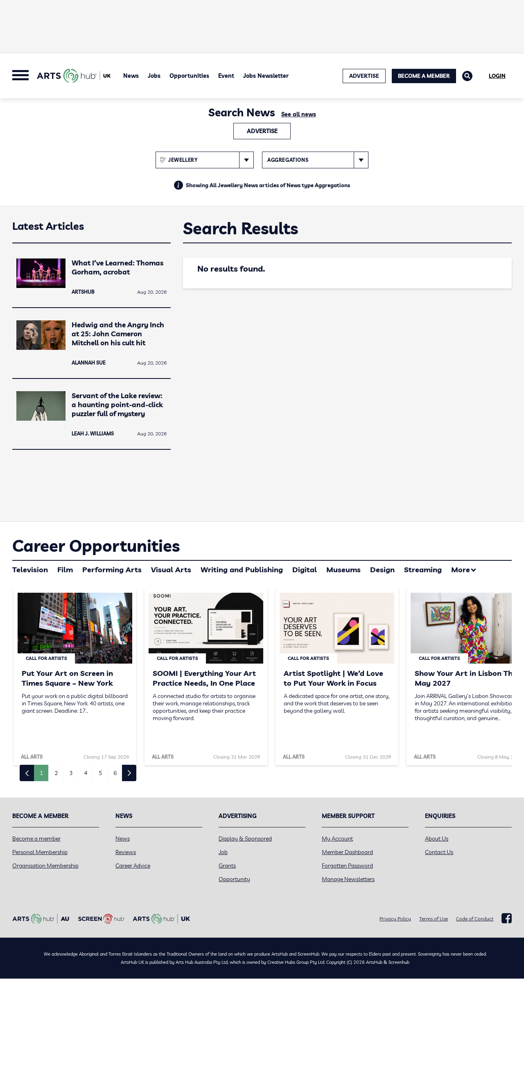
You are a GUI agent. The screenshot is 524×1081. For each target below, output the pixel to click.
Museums (343, 569)
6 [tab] (115, 773)
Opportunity (234, 879)
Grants (227, 865)
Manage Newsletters (348, 879)
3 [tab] (70, 773)
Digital (304, 569)
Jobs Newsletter (266, 75)
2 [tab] (56, 773)
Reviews (125, 852)
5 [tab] (100, 773)
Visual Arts (171, 569)
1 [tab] (41, 773)
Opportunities (189, 75)
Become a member (36, 838)
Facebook (506, 918)
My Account (337, 838)
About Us (436, 838)
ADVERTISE (364, 76)
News (131, 75)
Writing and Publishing (242, 569)
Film (65, 569)
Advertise (262, 131)
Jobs (154, 75)
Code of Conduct (474, 919)
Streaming (423, 569)
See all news (298, 114)
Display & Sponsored (245, 838)
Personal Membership (40, 852)
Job (223, 852)
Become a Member (424, 76)
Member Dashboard (347, 852)
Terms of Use (433, 919)
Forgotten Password (347, 865)
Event (226, 75)
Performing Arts (112, 569)
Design (382, 569)
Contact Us (439, 852)
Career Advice (132, 865)
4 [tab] (85, 773)
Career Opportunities (96, 545)
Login (497, 76)
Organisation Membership (45, 865)
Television (30, 569)
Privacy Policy (395, 919)
